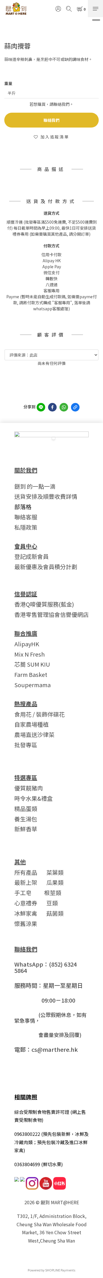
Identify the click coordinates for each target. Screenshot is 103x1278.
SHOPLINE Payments (60, 1270)
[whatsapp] (64, 407)
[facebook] (52, 407)
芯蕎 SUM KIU (32, 664)
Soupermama (32, 685)
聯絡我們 (51, 120)
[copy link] (75, 407)
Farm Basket (30, 674)
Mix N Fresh (29, 654)
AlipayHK (26, 644)
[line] (41, 407)
